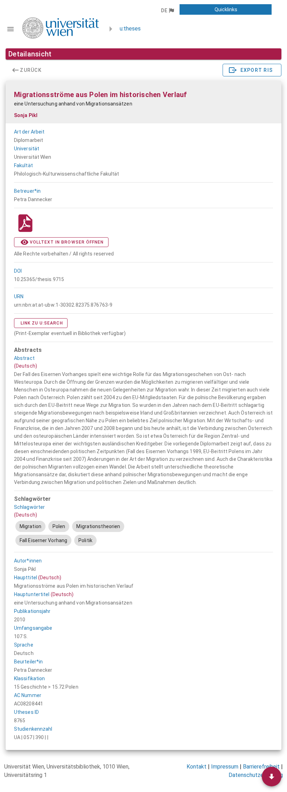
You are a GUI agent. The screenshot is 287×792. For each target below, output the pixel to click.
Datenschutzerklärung (256, 775)
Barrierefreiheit (261, 766)
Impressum (224, 766)
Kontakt (196, 766)
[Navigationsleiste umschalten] (10, 29)
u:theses (130, 28)
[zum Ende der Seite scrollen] (271, 776)
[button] (167, 10)
